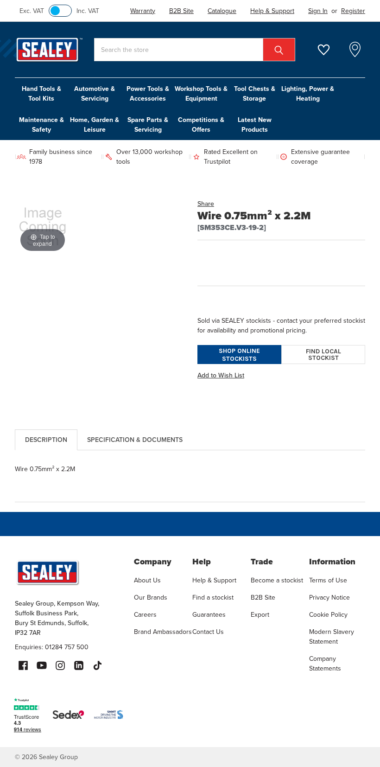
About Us (147, 580)
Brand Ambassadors (163, 632)
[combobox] (194, 49)
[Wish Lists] (329, 50)
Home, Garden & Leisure (94, 124)
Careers (145, 615)
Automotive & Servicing (94, 93)
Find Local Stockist (323, 354)
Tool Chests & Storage (254, 93)
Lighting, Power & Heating (307, 93)
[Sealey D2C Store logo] (68, 572)
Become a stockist (277, 580)
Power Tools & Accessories (148, 93)
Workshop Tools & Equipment (201, 93)
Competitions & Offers (201, 124)
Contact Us (208, 632)
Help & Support (214, 580)
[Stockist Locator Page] (355, 49)
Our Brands (150, 597)
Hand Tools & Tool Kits (41, 93)
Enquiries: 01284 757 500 (52, 647)
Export (260, 615)
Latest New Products (255, 124)
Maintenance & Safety (41, 124)
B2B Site (263, 597)
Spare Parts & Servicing (147, 124)
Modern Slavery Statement (331, 636)
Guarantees (209, 615)
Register (353, 11)
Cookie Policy (328, 615)
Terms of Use (328, 580)
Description (46, 440)
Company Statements (325, 663)
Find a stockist (213, 597)
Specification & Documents (135, 440)
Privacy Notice (329, 597)
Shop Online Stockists (239, 355)
